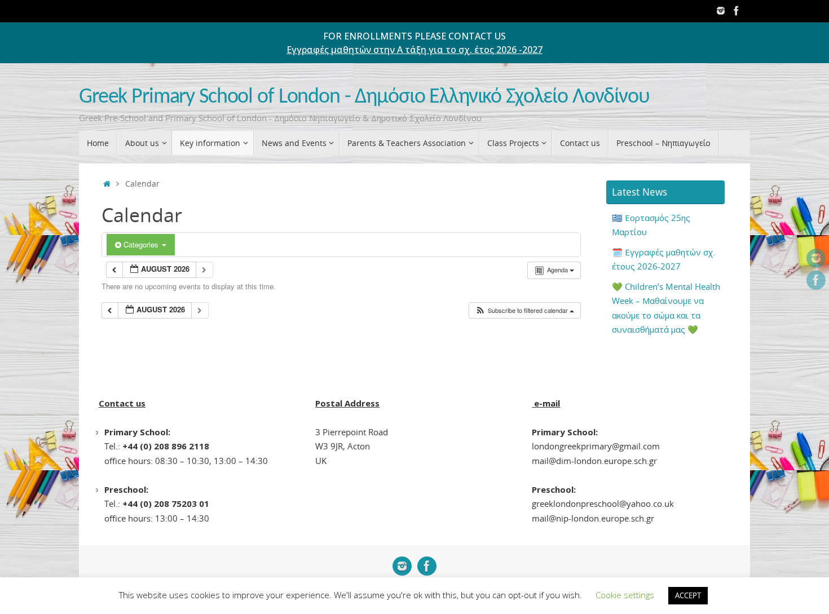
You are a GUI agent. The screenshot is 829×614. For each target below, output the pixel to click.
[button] (524, 310)
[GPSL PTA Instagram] (721, 11)
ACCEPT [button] (688, 595)
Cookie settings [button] (625, 594)
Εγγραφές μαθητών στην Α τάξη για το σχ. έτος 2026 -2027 (414, 49)
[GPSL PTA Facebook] (736, 11)
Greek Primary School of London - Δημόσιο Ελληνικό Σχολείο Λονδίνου (364, 97)
